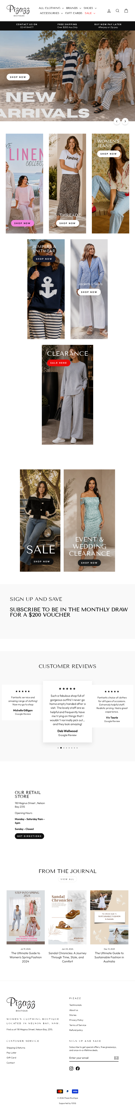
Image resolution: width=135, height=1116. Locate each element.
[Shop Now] (67, 183)
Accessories (50, 13)
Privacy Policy (76, 1019)
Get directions (29, 836)
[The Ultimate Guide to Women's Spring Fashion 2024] (26, 917)
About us (73, 1010)
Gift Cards (73, 13)
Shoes (89, 8)
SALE (89, 13)
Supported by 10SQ (67, 1103)
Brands (72, 8)
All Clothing (50, 8)
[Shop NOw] (46, 289)
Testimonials (75, 1004)
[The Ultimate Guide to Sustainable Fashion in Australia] (109, 917)
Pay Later (11, 1052)
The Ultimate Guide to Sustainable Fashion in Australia (109, 957)
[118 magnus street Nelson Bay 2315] (67, 815)
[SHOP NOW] (24, 183)
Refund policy (76, 1030)
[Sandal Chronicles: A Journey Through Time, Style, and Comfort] (67, 917)
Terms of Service (77, 1025)
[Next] (125, 121)
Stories (72, 1015)
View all (67, 879)
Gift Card (11, 1057)
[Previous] (117, 121)
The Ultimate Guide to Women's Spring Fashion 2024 (26, 957)
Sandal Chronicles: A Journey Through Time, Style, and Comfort (67, 957)
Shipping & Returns (16, 1047)
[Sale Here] (67, 395)
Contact (11, 1062)
